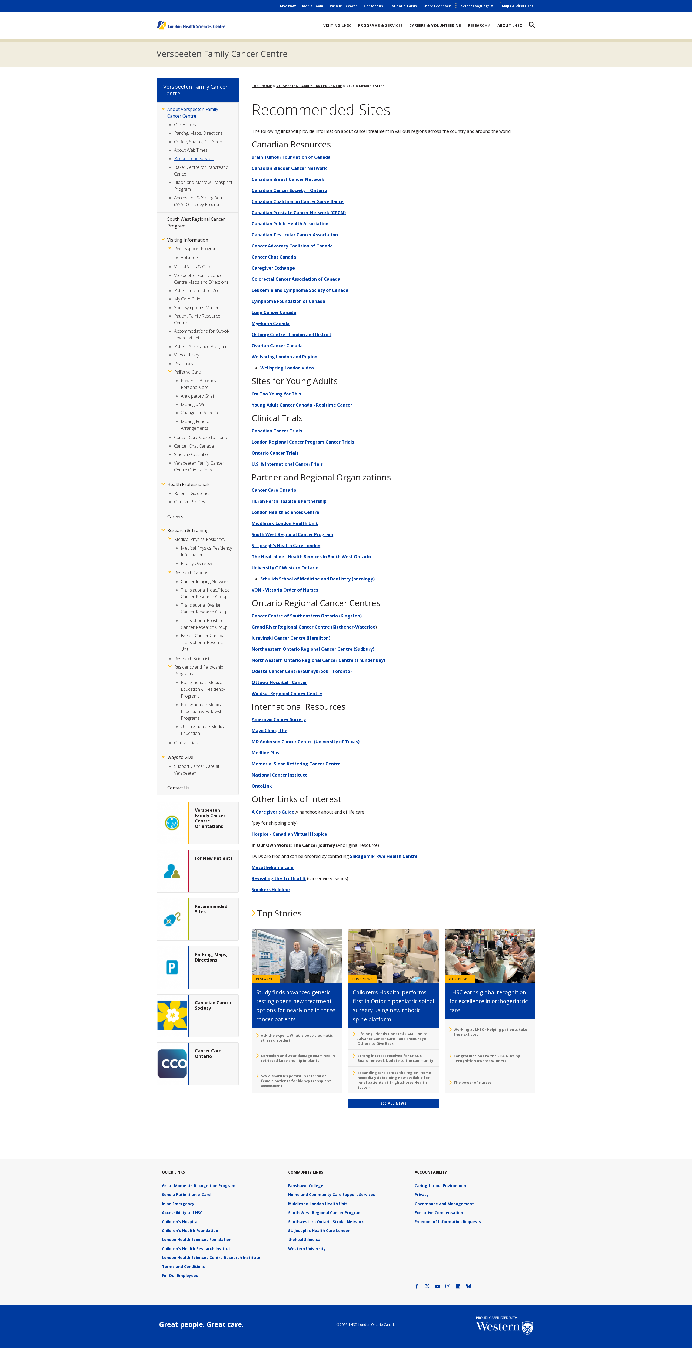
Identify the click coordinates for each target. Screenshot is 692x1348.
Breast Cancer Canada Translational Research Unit (203, 642)
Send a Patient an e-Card (186, 1194)
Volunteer (190, 257)
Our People (460, 979)
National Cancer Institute (280, 775)
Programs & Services (380, 25)
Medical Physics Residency (199, 539)
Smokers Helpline (271, 890)
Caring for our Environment (441, 1185)
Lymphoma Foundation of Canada (288, 301)
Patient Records (344, 6)
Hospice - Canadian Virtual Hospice (289, 834)
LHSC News (362, 979)
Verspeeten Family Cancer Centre (222, 53)
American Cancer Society (279, 719)
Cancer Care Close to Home (201, 437)
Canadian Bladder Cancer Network (289, 168)
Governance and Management (444, 1203)
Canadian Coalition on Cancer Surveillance (298, 201)
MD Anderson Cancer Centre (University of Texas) (306, 742)
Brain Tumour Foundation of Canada (291, 157)
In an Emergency (178, 1203)
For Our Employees (180, 1275)
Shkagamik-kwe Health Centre (384, 856)
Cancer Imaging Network (204, 581)
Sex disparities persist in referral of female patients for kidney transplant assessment (296, 1080)
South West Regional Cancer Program (292, 534)
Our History (185, 125)
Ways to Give (180, 757)
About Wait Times (191, 150)
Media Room (312, 6)
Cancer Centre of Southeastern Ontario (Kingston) (307, 616)
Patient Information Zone (198, 290)
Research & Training (188, 530)
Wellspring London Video (287, 368)
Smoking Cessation (192, 454)
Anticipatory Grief (197, 396)
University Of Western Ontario (285, 568)
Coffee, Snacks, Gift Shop (198, 142)
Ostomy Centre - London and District (291, 335)
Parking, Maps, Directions (198, 133)
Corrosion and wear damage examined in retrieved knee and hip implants (298, 1058)
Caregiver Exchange (273, 268)
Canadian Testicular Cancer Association (295, 235)
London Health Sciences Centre (285, 512)
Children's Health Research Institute (197, 1248)
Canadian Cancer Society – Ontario (289, 190)
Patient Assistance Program (200, 346)
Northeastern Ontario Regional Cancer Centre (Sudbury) (313, 649)
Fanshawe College (305, 1185)
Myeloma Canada (271, 323)
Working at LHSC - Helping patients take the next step (490, 1032)
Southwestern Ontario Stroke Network (326, 1221)
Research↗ (479, 25)
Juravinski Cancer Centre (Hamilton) (291, 638)
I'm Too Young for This (276, 394)
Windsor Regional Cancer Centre (287, 693)
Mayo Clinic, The (269, 731)
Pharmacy (183, 363)
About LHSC (509, 25)
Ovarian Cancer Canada (277, 346)
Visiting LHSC (337, 25)
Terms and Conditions (183, 1266)
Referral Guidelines (192, 493)
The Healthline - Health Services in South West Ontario (311, 557)
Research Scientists (193, 659)
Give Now (288, 6)
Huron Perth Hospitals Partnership (289, 501)
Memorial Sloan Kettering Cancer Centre (296, 764)
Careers (175, 517)
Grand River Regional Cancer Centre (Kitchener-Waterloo (313, 627)
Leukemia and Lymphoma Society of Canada (300, 290)
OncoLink (262, 786)
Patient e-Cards (403, 6)
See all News (393, 1103)
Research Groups (191, 573)
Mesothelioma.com (273, 867)
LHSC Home (262, 86)
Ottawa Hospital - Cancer (279, 682)
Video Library (186, 355)
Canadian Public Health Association (290, 224)
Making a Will (193, 404)
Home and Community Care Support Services (331, 1194)
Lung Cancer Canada (274, 312)
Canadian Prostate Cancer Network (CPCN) (299, 213)
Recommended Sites (194, 158)
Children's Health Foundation (190, 1230)
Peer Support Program (196, 249)
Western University (307, 1248)
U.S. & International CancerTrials (287, 464)
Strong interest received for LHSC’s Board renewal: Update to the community (395, 1058)
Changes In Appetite (200, 413)
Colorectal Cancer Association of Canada (296, 279)
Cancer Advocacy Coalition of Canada (292, 246)
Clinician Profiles (189, 502)
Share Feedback (437, 6)
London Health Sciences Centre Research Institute (211, 1257)
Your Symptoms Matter (196, 307)
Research (265, 979)
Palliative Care (187, 372)
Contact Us (373, 6)
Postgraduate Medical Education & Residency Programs (203, 689)
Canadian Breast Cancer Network (288, 179)
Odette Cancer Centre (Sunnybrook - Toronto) (302, 671)
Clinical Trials (186, 743)
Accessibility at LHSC (182, 1212)
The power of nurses (472, 1082)
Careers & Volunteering (435, 25)
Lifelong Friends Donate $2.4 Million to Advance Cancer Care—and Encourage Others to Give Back (392, 1038)
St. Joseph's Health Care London (286, 546)
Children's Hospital (180, 1221)
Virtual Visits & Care (192, 267)
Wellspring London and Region (284, 357)
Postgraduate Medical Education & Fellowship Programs (203, 711)
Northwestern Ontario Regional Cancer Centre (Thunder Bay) (318, 660)
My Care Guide (188, 299)
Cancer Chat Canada (274, 257)
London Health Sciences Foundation (196, 1239)
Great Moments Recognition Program (198, 1185)
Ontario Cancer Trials (275, 453)
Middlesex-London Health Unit (285, 523)
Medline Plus (265, 753)
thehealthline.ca (304, 1239)
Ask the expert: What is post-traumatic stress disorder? (297, 1038)
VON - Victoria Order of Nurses (285, 590)
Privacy (422, 1194)
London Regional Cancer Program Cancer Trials (303, 442)
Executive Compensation (439, 1212)
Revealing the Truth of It (279, 878)
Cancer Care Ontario (274, 490)
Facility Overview (196, 563)
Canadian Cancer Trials (277, 431)
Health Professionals (188, 484)
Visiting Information (187, 240)
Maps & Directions (518, 6)
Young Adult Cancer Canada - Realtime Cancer (302, 405)
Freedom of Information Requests (448, 1221)
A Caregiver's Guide (273, 812)
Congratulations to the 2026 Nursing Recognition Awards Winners (487, 1058)
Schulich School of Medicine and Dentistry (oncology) (317, 579)
